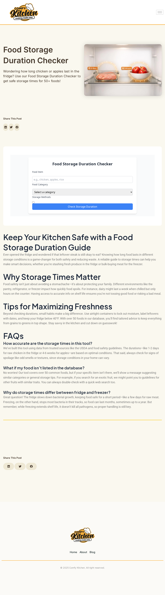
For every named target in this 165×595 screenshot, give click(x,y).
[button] (5, 127)
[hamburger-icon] (159, 12)
